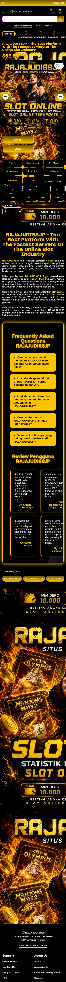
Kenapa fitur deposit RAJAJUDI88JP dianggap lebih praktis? (30, 420)
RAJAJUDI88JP (10, 260)
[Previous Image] (5, 96)
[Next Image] (60, 96)
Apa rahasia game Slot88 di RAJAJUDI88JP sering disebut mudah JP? (31, 381)
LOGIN (18, 148)
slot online (58, 292)
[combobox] (30, 19)
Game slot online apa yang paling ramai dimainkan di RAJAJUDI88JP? (33, 438)
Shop (4, 13)
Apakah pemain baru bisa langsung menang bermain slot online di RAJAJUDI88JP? (32, 401)
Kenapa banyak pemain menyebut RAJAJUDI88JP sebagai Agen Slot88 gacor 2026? (31, 362)
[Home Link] (20, 11)
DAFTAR (18, 139)
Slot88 (50, 260)
